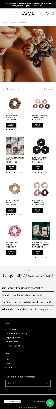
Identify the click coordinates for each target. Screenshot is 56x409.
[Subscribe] (47, 383)
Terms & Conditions (14, 346)
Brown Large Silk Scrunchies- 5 (39, 116)
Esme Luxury (31, 407)
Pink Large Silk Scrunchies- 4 (38, 201)
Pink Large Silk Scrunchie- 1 (12, 244)
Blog (7, 363)
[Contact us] (50, 403)
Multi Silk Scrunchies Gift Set (15, 159)
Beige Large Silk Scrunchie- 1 (12, 201)
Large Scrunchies (18, 22)
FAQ (7, 359)
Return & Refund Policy (16, 333)
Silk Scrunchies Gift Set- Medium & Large (40, 244)
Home (4, 22)
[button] (3, 14)
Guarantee (10, 329)
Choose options (11, 125)
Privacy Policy (11, 342)
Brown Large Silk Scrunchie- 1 (13, 116)
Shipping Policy (12, 338)
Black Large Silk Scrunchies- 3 (39, 159)
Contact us (10, 368)
